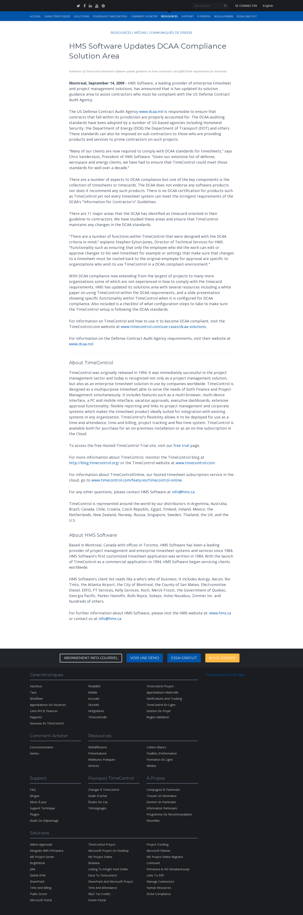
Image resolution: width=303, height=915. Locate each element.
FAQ (33, 790)
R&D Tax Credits (99, 894)
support (187, 16)
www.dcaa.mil (151, 111)
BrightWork (37, 863)
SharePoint (37, 881)
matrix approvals (41, 844)
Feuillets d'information (162, 753)
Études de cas (98, 802)
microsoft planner (158, 851)
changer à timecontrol (103, 790)
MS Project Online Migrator (165, 857)
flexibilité (94, 686)
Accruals (93, 699)
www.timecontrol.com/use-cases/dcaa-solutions (163, 326)
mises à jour (38, 802)
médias (140, 33)
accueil (35, 16)
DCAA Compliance (159, 894)
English (268, 6)
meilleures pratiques (101, 760)
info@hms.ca (183, 491)
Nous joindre (222, 658)
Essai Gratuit (247, 16)
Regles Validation (158, 717)
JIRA (32, 869)
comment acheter (144, 16)
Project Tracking (157, 844)
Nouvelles (153, 820)
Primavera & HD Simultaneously (168, 869)
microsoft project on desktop (108, 851)
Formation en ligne (160, 760)
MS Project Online (100, 857)
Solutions (81, 16)
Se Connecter (246, 6)
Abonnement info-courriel (91, 658)
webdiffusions (97, 747)
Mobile (92, 692)
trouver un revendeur (162, 796)
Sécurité (93, 705)
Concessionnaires (41, 747)
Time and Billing (40, 888)
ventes (34, 753)
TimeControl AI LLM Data (224, 674)
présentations (97, 753)
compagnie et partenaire (163, 790)
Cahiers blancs (156, 747)
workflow (36, 699)
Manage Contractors (160, 881)
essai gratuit (184, 658)
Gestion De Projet (159, 711)
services (93, 766)
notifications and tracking (164, 699)
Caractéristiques (57, 16)
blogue (34, 796)
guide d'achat (97, 796)
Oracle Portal (97, 900)
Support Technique (42, 808)
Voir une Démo (144, 658)
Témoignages (97, 808)
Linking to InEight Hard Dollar (108, 869)
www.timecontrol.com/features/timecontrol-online (136, 480)
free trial (181, 445)
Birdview (94, 863)
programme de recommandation (169, 814)
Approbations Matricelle (162, 692)
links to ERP (155, 875)
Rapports (36, 717)
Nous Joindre (223, 16)
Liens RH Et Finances (44, 711)
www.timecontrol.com (195, 462)
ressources (169, 16)
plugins (34, 814)
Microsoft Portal (41, 900)
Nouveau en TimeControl (47, 723)
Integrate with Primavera (46, 851)
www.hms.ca (220, 612)
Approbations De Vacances (48, 705)
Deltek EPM (38, 875)
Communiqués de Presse (171, 33)
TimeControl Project (160, 686)
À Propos (204, 16)
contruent (153, 863)
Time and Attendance (102, 888)
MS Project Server (42, 857)
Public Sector (38, 894)
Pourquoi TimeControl (110, 16)
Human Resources (159, 888)
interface (36, 686)
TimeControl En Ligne (161, 705)
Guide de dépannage (44, 820)
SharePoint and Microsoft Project (110, 881)
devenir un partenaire (161, 802)
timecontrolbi (97, 717)
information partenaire (162, 808)
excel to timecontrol (102, 875)
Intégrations (96, 711)
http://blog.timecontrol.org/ (94, 462)
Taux (33, 692)
